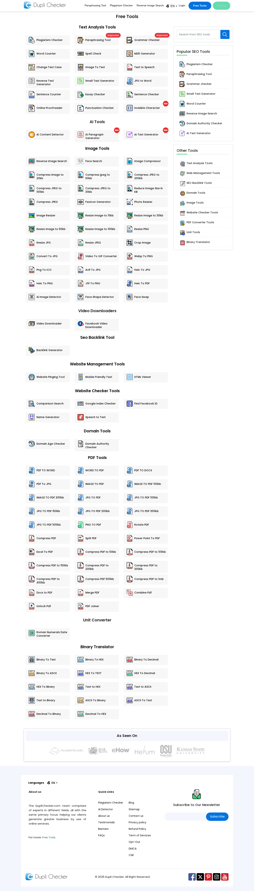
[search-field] (224, 34)
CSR (131, 855)
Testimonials (106, 822)
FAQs (101, 835)
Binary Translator (97, 647)
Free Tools (200, 5)
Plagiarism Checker (121, 5)
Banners (103, 829)
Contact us (136, 816)
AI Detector (105, 809)
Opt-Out (134, 842)
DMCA (132, 848)
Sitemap (134, 809)
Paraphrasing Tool (95, 5)
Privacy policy (137, 822)
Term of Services (140, 835)
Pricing (221, 5)
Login (182, 5)
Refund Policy (137, 829)
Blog (131, 802)
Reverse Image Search (150, 5)
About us (104, 816)
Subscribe (217, 816)
